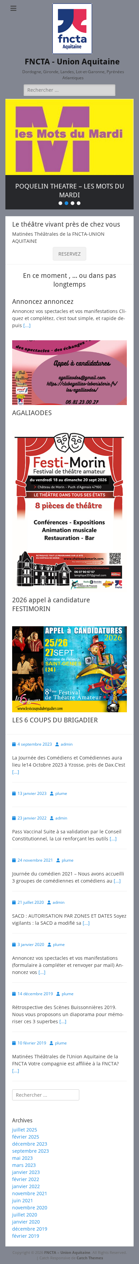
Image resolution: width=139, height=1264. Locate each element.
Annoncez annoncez (43, 301)
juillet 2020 (24, 1214)
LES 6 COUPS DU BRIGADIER (55, 720)
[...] (27, 325)
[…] (15, 772)
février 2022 (25, 1179)
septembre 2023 (30, 1151)
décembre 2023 (29, 1144)
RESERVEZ (69, 254)
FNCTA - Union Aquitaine (72, 61)
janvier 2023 (26, 1172)
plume (61, 793)
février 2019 (25, 1236)
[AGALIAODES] (69, 372)
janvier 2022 (26, 1186)
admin (67, 744)
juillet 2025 (24, 1129)
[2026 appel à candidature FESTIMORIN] (69, 511)
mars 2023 (24, 1165)
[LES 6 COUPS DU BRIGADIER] (69, 669)
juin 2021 (22, 1200)
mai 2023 (22, 1158)
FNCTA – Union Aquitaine (67, 1252)
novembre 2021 (29, 1193)
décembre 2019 (29, 1229)
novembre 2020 (29, 1207)
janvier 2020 (26, 1221)
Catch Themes (90, 1257)
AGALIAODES (32, 413)
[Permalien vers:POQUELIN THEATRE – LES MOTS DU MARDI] (69, 137)
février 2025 (25, 1136)
